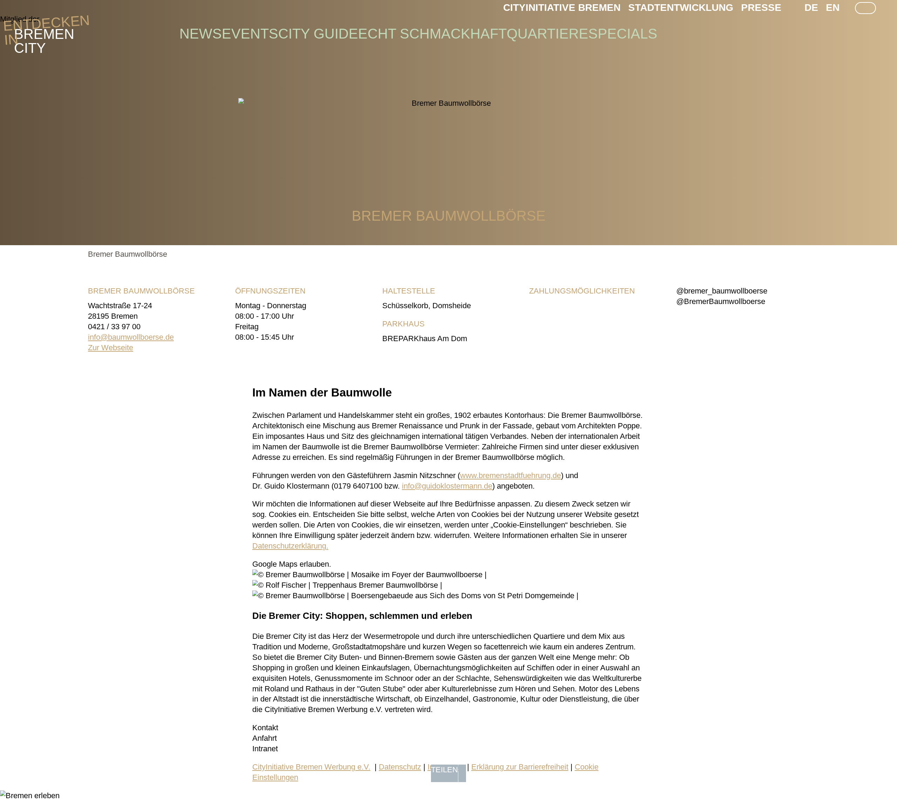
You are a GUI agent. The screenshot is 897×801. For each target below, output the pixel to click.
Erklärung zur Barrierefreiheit (519, 766)
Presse (761, 7)
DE (811, 7)
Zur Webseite (110, 347)
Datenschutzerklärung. (290, 545)
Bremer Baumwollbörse (127, 254)
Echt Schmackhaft (432, 33)
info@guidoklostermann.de (447, 486)
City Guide (318, 33)
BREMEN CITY (44, 34)
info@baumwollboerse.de (131, 337)
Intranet (265, 748)
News (200, 33)
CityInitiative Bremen (562, 7)
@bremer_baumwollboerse (721, 290)
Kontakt (265, 727)
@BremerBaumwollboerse (720, 301)
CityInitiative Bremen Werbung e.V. (311, 766)
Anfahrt (264, 738)
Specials (622, 33)
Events (250, 33)
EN (833, 7)
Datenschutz (400, 766)
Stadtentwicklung (680, 7)
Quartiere (547, 33)
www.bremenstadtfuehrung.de (510, 475)
